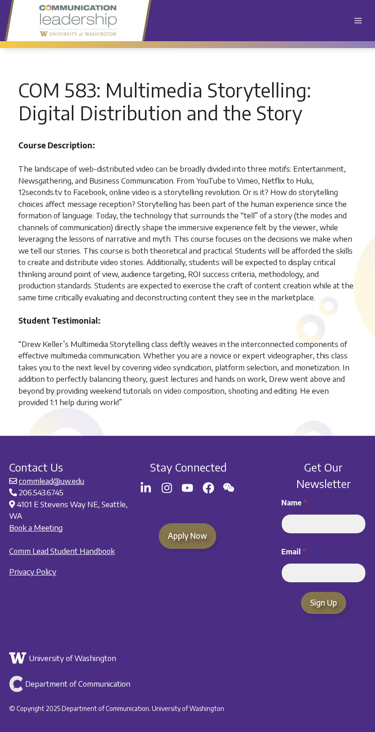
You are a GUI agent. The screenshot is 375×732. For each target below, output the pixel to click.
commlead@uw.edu (51, 481)
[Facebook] (208, 488)
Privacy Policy (32, 571)
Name (294, 503)
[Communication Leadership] (78, 20)
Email (293, 552)
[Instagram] (166, 488)
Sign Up (323, 602)
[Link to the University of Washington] (186, 658)
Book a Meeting (36, 527)
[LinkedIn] (145, 488)
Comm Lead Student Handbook (62, 551)
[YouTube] (187, 488)
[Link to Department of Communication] (186, 684)
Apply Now (187, 536)
